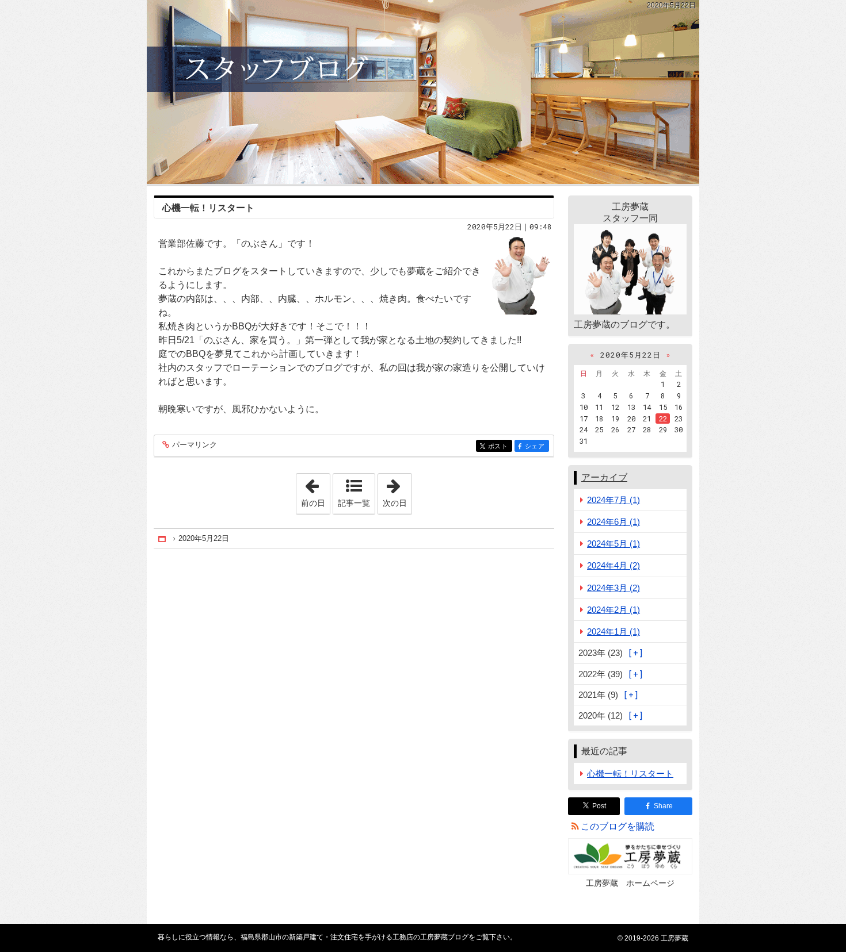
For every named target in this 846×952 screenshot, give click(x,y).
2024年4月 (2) (613, 565)
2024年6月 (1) (613, 522)
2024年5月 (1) (613, 543)
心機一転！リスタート (208, 208)
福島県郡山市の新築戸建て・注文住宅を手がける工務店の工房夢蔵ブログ (423, 92)
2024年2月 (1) (613, 610)
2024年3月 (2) (613, 588)
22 (663, 418)
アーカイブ (604, 477)
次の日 (397, 490)
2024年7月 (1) (613, 500)
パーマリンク (194, 445)
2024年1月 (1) (613, 631)
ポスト (500, 446)
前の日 (315, 490)
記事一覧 (354, 503)
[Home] (162, 539)
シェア (537, 446)
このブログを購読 (617, 826)
